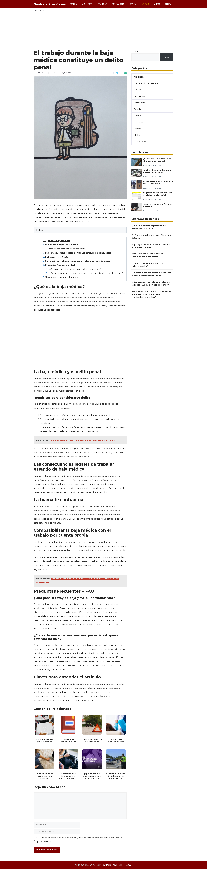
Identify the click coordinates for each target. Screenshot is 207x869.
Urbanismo (102, 4)
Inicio (35, 10)
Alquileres (87, 4)
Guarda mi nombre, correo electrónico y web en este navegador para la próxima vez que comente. (80, 840)
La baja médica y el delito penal (60, 245)
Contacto (107, 865)
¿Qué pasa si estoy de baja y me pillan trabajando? (73, 269)
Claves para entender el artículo (60, 277)
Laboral (133, 4)
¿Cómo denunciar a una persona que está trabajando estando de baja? (84, 273)
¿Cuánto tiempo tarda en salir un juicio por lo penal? (157, 171)
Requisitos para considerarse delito (66, 249)
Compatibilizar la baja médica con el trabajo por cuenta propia (76, 261)
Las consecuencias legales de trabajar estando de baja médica (77, 253)
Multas (157, 4)
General (138, 115)
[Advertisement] (103, 31)
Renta (168, 4)
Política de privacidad (123, 865)
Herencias (139, 122)
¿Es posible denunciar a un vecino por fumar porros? (157, 160)
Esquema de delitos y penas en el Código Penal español (157, 194)
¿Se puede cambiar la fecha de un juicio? (157, 205)
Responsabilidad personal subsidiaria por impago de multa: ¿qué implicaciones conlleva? (151, 294)
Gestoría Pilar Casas (50, 4)
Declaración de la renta (146, 83)
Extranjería (118, 4)
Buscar (135, 51)
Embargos (139, 96)
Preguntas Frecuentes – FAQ (59, 265)
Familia (73, 4)
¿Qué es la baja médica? (56, 240)
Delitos (145, 4)
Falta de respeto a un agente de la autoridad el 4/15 (158, 182)
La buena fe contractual (56, 257)
